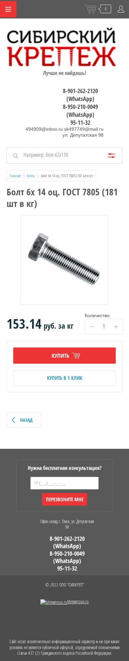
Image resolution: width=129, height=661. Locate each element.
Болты (31, 176)
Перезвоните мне (64, 499)
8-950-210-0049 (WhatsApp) (80, 110)
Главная (15, 176)
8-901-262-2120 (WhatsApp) (80, 95)
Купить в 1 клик (64, 378)
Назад (26, 420)
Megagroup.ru (78, 601)
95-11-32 (80, 122)
